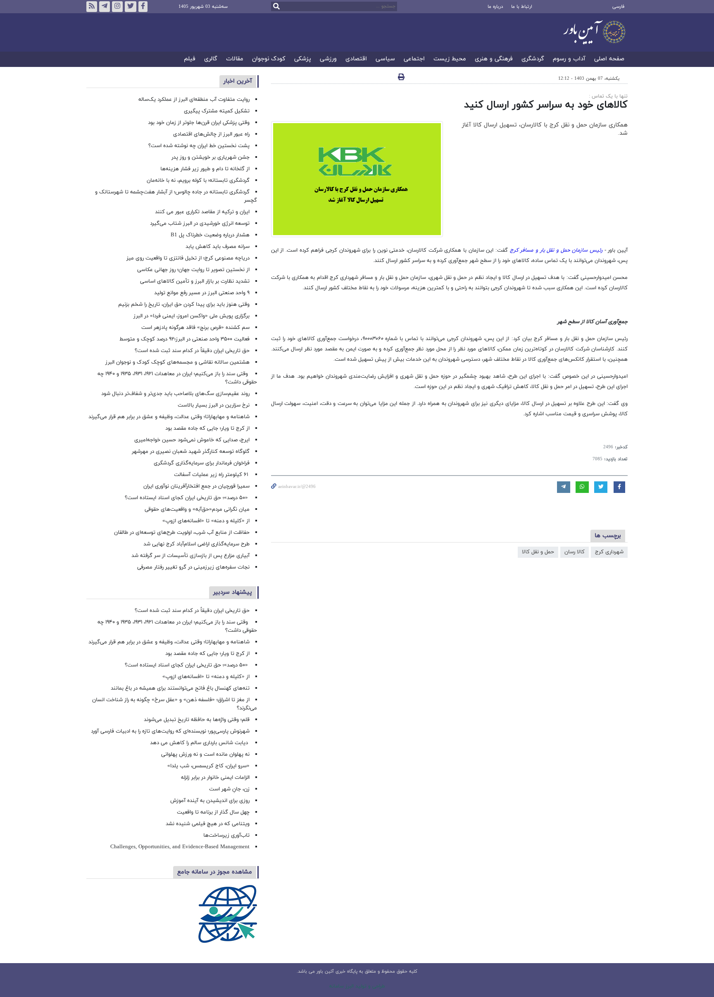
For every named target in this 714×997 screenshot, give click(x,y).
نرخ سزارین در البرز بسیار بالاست (214, 405)
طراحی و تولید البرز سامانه (357, 986)
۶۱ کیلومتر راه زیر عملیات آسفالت (212, 474)
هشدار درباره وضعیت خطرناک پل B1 (210, 235)
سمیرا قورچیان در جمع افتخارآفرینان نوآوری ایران (196, 486)
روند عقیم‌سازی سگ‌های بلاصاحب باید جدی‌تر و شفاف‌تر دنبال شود (175, 393)
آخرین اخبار (238, 81)
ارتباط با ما (521, 6)
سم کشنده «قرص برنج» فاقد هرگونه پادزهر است (195, 327)
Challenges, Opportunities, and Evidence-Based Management (180, 847)
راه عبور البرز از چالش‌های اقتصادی (210, 134)
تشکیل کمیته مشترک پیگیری (216, 111)
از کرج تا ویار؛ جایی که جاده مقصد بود (207, 428)
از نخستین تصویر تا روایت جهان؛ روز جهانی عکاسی (193, 270)
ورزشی (328, 59)
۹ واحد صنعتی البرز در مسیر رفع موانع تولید (202, 293)
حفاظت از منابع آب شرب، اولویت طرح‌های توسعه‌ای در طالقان (182, 532)
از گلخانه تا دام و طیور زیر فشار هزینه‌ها (205, 169)
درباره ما (495, 6)
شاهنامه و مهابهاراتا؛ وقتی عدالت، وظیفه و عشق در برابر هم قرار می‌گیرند (169, 417)
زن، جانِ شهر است (229, 789)
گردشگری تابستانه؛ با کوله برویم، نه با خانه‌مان (198, 180)
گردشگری (532, 59)
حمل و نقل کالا (538, 552)
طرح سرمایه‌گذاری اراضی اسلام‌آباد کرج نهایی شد (196, 544)
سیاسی (385, 59)
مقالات (234, 59)
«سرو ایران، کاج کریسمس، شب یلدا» (208, 766)
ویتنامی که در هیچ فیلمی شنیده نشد (208, 824)
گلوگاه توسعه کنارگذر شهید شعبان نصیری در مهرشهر (191, 451)
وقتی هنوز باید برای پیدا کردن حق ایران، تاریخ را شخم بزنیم (184, 304)
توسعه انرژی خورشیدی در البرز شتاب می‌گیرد (200, 223)
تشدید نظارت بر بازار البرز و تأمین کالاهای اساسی (195, 281)
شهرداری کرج (609, 552)
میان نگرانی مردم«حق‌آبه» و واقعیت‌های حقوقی (197, 509)
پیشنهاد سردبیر (232, 592)
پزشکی (302, 59)
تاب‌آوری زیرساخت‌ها (226, 835)
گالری (210, 59)
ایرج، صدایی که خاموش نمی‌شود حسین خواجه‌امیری (192, 440)
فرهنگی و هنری (494, 59)
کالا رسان (574, 552)
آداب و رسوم (569, 59)
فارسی (618, 6)
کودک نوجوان (269, 59)
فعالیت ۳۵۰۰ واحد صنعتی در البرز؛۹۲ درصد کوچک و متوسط (184, 339)
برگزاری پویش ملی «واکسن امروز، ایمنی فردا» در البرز (191, 316)
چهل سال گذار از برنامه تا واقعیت (213, 812)
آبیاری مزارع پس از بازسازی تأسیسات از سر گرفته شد (190, 555)
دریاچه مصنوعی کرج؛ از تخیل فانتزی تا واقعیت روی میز (188, 258)
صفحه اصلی (609, 59)
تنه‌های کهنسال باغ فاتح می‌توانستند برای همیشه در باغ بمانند (180, 688)
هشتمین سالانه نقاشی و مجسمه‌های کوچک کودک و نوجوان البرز (177, 362)
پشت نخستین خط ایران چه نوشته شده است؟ (199, 146)
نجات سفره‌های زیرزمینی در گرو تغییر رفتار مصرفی (193, 567)
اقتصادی (356, 59)
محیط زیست (449, 59)
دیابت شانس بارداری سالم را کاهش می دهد (200, 743)
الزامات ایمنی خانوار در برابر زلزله (215, 777)
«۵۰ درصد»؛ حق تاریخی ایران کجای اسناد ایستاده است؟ (187, 498)
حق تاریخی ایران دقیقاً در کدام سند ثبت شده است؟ (192, 351)
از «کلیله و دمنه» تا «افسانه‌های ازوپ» (206, 521)
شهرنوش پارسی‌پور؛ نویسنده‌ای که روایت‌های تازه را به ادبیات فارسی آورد (170, 731)
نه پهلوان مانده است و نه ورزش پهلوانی (204, 754)
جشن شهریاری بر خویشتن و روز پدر (210, 157)
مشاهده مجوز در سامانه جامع (214, 872)
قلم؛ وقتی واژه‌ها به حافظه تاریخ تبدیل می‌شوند (197, 719)
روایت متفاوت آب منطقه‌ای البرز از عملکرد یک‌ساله (194, 99)
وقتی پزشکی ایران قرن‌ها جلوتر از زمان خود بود (199, 122)
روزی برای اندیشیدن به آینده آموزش (210, 800)
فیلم (189, 59)
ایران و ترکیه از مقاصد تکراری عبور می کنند (202, 212)
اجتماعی (414, 59)
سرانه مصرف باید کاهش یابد (218, 246)
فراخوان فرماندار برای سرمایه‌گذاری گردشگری (202, 463)
